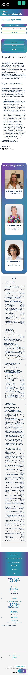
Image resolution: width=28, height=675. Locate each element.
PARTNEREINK (14, 555)
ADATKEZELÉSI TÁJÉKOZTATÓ (14, 558)
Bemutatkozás (14, 21)
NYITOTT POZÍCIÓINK (14, 562)
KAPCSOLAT (14, 569)
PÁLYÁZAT (14, 566)
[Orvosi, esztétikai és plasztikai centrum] (5, 4)
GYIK (14, 573)
